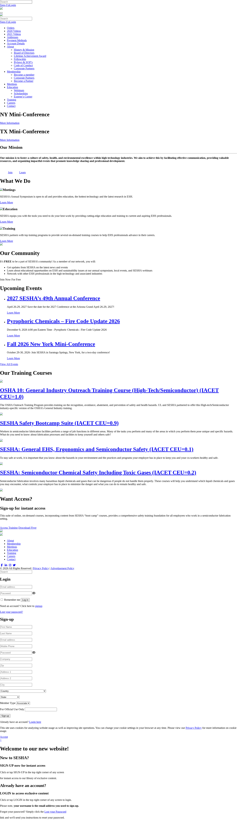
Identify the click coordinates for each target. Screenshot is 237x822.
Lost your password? (11, 611)
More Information (9, 122)
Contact (11, 105)
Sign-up (5, 716)
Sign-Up (4, 5)
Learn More (6, 202)
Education (12, 87)
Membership (14, 71)
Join (10, 172)
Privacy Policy (41, 568)
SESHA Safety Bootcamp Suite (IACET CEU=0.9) (59, 423)
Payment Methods (17, 40)
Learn (22, 172)
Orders (10, 27)
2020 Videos (14, 31)
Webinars (19, 90)
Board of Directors (24, 52)
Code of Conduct (23, 65)
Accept (4, 736)
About (10, 46)
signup (38, 606)
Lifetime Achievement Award (30, 55)
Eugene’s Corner (23, 96)
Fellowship (20, 59)
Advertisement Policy (62, 568)
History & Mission (24, 49)
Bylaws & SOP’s (23, 62)
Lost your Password (55, 811)
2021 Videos (14, 34)
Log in (25, 600)
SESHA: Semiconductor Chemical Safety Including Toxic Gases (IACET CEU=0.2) (98, 472)
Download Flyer (27, 527)
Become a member (24, 74)
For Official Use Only (12, 709)
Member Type (7, 703)
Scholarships (21, 93)
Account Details (16, 43)
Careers (11, 102)
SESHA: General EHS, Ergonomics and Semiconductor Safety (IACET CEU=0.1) (96, 449)
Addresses (12, 37)
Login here (35, 721)
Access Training (9, 527)
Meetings (12, 84)
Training (11, 99)
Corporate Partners (24, 68)
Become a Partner (23, 80)
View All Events (9, 364)
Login (12, 5)
